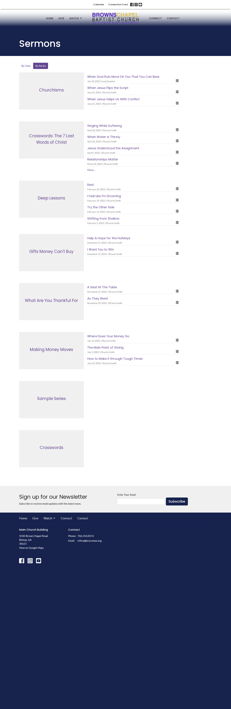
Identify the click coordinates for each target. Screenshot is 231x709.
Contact (173, 18)
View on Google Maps (31, 547)
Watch (74, 18)
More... (91, 169)
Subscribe (177, 501)
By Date (26, 65)
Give (61, 18)
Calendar (98, 4)
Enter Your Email (126, 494)
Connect (155, 18)
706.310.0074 (85, 535)
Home (49, 18)
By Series (40, 65)
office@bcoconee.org (89, 540)
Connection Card (118, 4)
